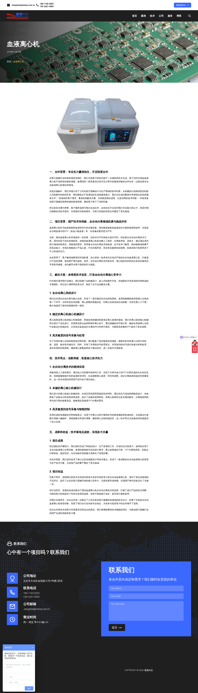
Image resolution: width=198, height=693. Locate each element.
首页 (134, 15)
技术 (152, 15)
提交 (114, 627)
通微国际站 (180, 5)
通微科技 (148, 670)
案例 (143, 15)
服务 (170, 15)
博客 (179, 15)
